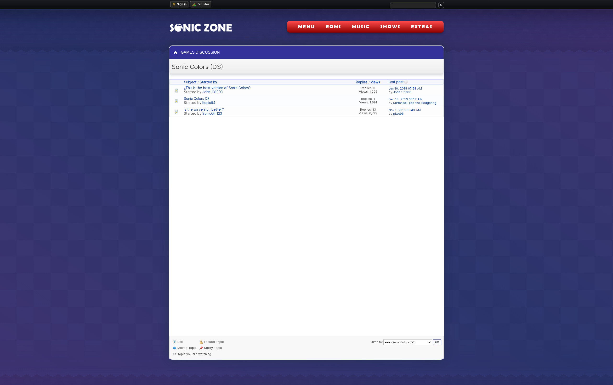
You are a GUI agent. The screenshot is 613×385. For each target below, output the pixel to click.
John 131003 (212, 92)
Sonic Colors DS (197, 98)
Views (375, 82)
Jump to (376, 342)
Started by (208, 82)
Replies (362, 82)
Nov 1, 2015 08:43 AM (405, 110)
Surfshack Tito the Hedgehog (414, 103)
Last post (396, 82)
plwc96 (398, 113)
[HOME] (176, 52)
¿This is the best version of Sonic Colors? (217, 88)
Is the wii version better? (204, 109)
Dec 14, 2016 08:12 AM (405, 99)
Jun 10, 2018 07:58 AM (405, 88)
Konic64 (208, 103)
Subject (190, 82)
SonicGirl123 (212, 113)
